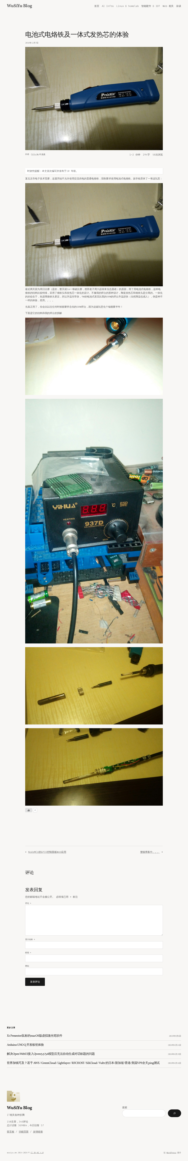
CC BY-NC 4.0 (37, 1152)
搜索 (124, 1107)
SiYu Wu (35, 154)
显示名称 (30, 939)
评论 (28, 903)
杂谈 (43, 154)
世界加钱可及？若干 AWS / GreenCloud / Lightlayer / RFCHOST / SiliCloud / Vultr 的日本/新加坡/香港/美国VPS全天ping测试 (83, 1063)
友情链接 (38, 1131)
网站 (27, 966)
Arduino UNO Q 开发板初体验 (25, 1045)
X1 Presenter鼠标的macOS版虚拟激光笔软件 (34, 1036)
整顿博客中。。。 (150, 852)
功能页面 (23, 1131)
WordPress (171, 1152)
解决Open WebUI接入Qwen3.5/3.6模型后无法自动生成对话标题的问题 (51, 1054)
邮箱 (28, 952)
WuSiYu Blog (19, 6)
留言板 (10, 1131)
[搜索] (174, 1113)
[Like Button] (28, 810)
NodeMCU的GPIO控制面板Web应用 (47, 852)
